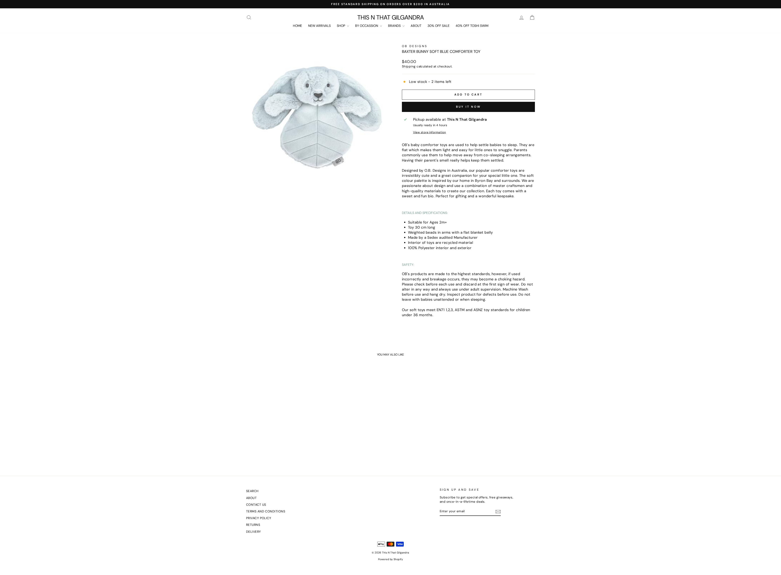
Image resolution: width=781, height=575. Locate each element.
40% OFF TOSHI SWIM (472, 26)
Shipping (409, 66)
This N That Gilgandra (390, 17)
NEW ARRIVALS (319, 26)
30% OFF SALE (438, 26)
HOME (297, 26)
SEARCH (252, 491)
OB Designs (414, 46)
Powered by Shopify (390, 559)
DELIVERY (253, 532)
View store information (429, 132)
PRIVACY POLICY (258, 518)
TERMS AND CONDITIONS (265, 511)
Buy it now (468, 106)
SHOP (341, 26)
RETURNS (253, 525)
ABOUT (416, 26)
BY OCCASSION (367, 26)
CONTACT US (256, 505)
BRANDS (394, 26)
